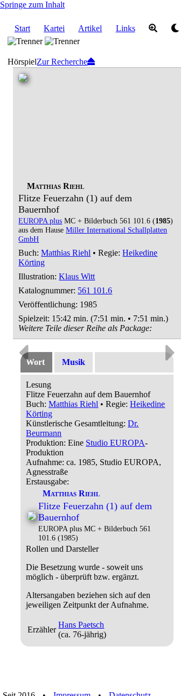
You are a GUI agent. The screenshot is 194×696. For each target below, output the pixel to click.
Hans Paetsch (81, 624)
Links (125, 28)
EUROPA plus (40, 220)
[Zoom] (153, 28)
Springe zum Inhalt (32, 4)
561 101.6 (95, 290)
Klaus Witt (77, 276)
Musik (73, 362)
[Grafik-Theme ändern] (175, 28)
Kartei (54, 28)
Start (22, 28)
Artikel (90, 28)
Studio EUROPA (115, 442)
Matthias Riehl (66, 252)
